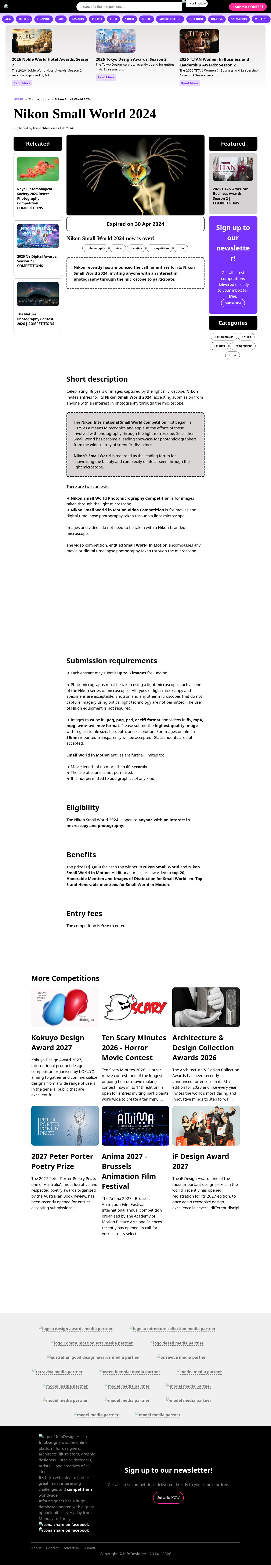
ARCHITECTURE (170, 19)
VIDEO (129, 19)
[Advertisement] (136, 323)
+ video (117, 248)
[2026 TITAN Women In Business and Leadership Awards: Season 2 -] (199, 42)
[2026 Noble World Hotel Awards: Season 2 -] (32, 42)
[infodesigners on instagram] (64, 1530)
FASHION (78, 19)
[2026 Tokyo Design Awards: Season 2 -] (116, 42)
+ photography (95, 248)
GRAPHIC (43, 19)
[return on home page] (29, 6)
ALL (8, 19)
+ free (180, 248)
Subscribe (233, 303)
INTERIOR (196, 19)
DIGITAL (217, 19)
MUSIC (146, 19)
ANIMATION (239, 19)
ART (61, 19)
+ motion (136, 248)
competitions (80, 1489)
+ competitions (159, 248)
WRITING (261, 19)
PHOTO (97, 19)
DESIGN (24, 19)
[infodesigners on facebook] (64, 1524)
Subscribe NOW (168, 1497)
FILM (113, 19)
